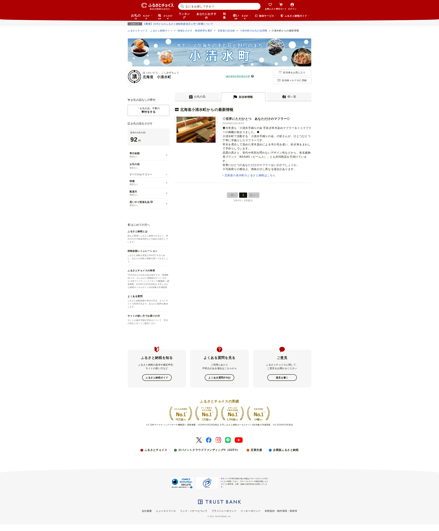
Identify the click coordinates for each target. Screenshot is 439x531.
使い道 (240, 16)
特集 (224, 15)
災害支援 (256, 449)
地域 (165, 16)
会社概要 (147, 511)
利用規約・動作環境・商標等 (281, 511)
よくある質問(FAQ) (219, 377)
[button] (252, 76)
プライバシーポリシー (224, 511)
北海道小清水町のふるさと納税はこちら (250, 175)
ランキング (184, 15)
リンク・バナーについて (193, 511)
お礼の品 (140, 16)
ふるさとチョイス (156, 449)
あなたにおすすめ (206, 15)
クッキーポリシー (250, 511)
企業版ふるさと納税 (286, 449)
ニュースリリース (166, 511)
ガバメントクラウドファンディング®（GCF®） (209, 449)
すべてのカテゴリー (141, 174)
